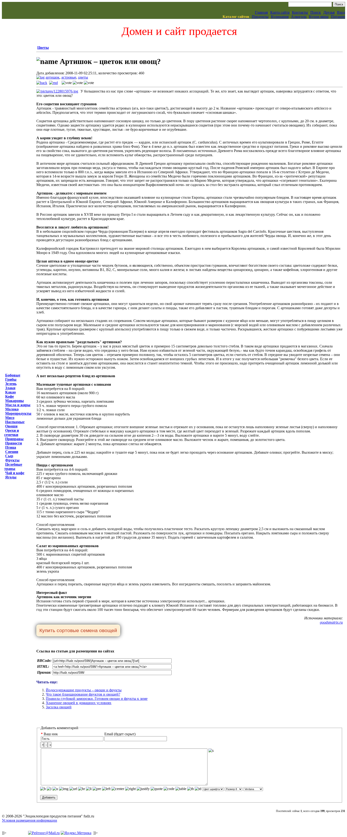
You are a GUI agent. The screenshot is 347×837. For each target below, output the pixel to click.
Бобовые (12, 375)
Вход (341, 12)
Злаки (10, 388)
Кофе (9, 396)
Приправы (14, 439)
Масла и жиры (17, 405)
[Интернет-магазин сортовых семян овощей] (78, 631)
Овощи (11, 426)
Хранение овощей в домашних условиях (78, 703)
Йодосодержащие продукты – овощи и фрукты (84, 690)
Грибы (11, 379)
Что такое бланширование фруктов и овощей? (83, 694)
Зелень (11, 384)
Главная (261, 12)
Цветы (43, 48)
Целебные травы (13, 466)
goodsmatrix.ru (331, 622)
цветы (83, 77)
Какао (10, 392)
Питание (338, 17)
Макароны (14, 401)
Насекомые (15, 422)
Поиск (315, 12)
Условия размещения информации (29, 820)
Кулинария (279, 17)
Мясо (9, 418)
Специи (11, 452)
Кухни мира (318, 17)
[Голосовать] (67, 83)
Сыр (9, 456)
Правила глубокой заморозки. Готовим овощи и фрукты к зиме (97, 699)
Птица (10, 447)
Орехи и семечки (11, 432)
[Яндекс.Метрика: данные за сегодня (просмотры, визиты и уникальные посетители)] (76, 833)
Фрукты (12, 460)
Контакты (300, 12)
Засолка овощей (59, 707)
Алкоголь (298, 17)
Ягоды (11, 477)
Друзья (328, 12)
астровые (68, 77)
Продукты (260, 17)
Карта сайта (279, 12)
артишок (52, 77)
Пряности (13, 443)
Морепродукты (18, 413)
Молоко (12, 409)
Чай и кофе (14, 473)
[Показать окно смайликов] (211, 750)
